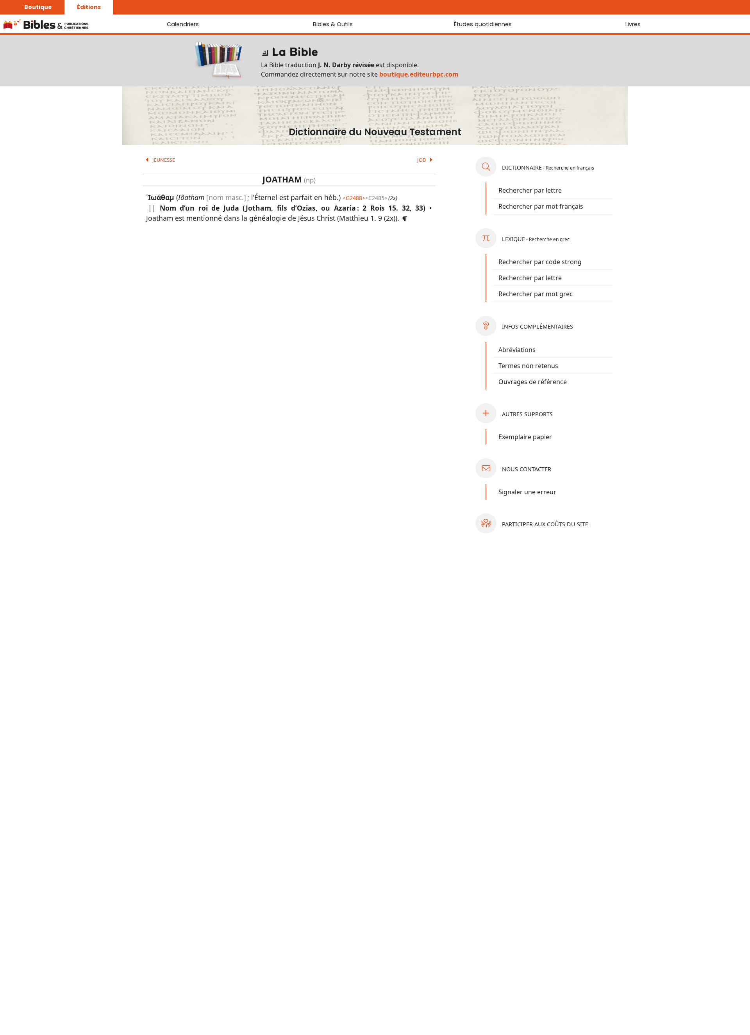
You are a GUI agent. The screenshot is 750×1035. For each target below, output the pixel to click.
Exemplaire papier (525, 437)
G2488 (354, 198)
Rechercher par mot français (540, 206)
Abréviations (517, 349)
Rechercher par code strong (540, 261)
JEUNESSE (163, 159)
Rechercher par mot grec (535, 294)
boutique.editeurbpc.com (419, 74)
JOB (422, 159)
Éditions (89, 7)
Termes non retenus (528, 365)
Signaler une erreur (527, 492)
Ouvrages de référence (532, 381)
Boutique (38, 7)
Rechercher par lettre (530, 190)
